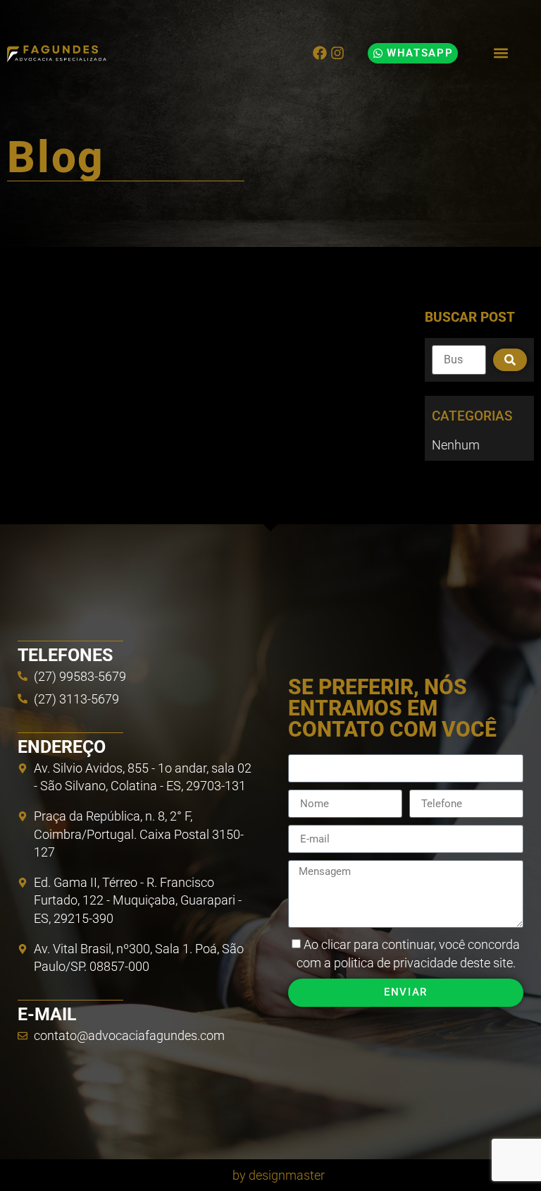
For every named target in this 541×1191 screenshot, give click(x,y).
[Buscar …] (459, 360)
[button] (500, 53)
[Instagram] (337, 53)
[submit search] (510, 360)
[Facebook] (320, 53)
